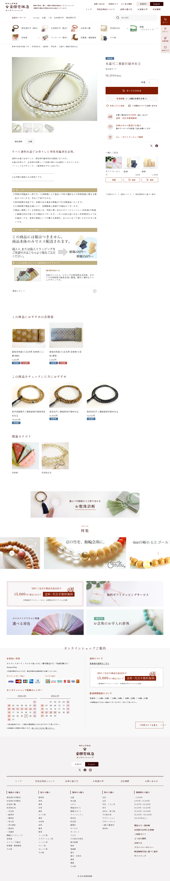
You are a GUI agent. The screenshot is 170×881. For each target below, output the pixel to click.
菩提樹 (73, 849)
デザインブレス (108, 821)
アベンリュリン (76, 814)
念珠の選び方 (126, 9)
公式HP (143, 4)
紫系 (40, 832)
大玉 (104, 801)
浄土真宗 (12, 825)
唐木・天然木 (75, 856)
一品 (50, 17)
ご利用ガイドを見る (148, 725)
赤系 (40, 825)
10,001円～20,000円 (142, 804)
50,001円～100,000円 (143, 814)
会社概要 (157, 9)
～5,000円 (138, 797)
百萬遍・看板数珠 (88, 37)
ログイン (165, 31)
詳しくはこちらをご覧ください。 (43, 728)
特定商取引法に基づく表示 (146, 851)
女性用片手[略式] (14, 801)
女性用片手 (59, 17)
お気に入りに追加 (117, 105)
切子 (104, 807)
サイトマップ (140, 856)
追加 (133, 180)
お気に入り (165, 50)
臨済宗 (45, 46)
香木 (72, 852)
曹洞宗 (11, 818)
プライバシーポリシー (144, 847)
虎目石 (73, 818)
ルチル (73, 804)
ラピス (73, 835)
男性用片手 (71, 17)
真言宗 (11, 828)
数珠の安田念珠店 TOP (20, 46)
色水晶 (73, 801)
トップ (89, 9)
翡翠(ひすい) (75, 811)
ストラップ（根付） (60, 37)
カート (165, 22)
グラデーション (108, 818)
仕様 (30, 141)
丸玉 (104, 797)
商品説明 (18, 141)
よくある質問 (126, 4)
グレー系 (42, 845)
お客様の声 (142, 9)
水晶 (44, 17)
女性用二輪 (85, 28)
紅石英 (73, 821)
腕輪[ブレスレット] (15, 835)
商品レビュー (18, 290)
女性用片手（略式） (60, 28)
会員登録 (165, 41)
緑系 (40, 811)
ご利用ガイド (112, 4)
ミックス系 (43, 835)
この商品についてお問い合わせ (144, 105)
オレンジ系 (43, 849)
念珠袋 (24, 37)
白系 (40, 807)
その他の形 (107, 814)
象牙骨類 (74, 842)
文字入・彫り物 (108, 811)
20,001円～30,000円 (142, 807)
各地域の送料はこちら (99, 663)
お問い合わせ (99, 4)
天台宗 (11, 811)
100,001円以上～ (141, 818)
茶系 (40, 801)
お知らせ (138, 843)
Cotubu (36, 17)
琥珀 (72, 845)
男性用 (53, 46)
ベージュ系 (43, 842)
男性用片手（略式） (30, 28)
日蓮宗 (11, 832)
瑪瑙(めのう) (75, 807)
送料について (126, 194)
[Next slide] (161, 337)
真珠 (72, 859)
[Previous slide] (8, 337)
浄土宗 (11, 821)
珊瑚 (72, 863)
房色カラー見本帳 (142, 825)
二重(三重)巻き (108, 825)
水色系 (41, 821)
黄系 (40, 828)
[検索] (117, 17)
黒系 (40, 804)
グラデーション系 (46, 838)
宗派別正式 (115, 28)
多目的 (105, 828)
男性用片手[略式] (14, 797)
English (157, 4)
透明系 (41, 797)
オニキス (74, 828)
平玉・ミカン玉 (108, 804)
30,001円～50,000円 (142, 811)
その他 (113, 37)
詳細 (114, 180)
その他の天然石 (76, 838)
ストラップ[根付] (14, 842)
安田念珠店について (106, 9)
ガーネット (75, 832)
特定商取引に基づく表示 (145, 194)
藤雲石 (73, 825)
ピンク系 (42, 814)
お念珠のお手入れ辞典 (144, 829)
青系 (40, 818)
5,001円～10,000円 (142, 801)
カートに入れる (133, 90)
